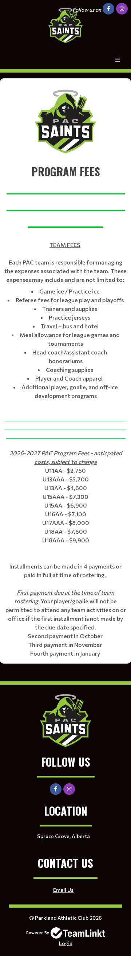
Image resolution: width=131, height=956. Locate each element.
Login (65, 943)
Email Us (63, 890)
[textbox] (65, 121)
